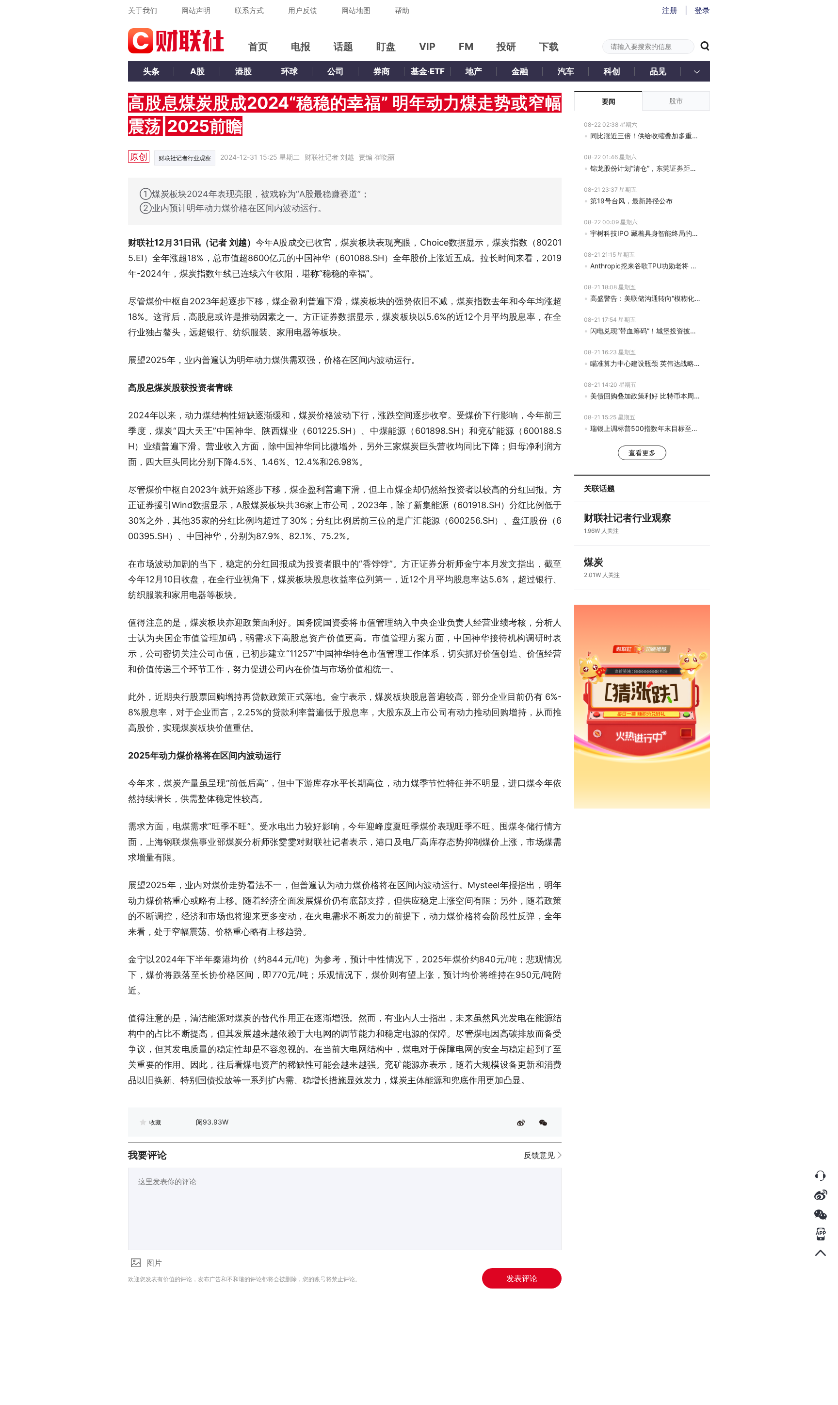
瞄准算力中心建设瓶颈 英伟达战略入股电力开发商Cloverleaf (645, 363)
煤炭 (593, 562)
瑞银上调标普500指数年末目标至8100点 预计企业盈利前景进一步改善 (645, 428)
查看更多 (642, 452)
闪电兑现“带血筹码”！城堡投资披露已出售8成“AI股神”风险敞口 (645, 331)
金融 (520, 71)
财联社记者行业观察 (185, 158)
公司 (335, 71)
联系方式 (249, 10)
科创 (612, 71)
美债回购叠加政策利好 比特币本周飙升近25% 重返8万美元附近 (645, 396)
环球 (289, 71)
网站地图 (356, 10)
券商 (381, 71)
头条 (151, 71)
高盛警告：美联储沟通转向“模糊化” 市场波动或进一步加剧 (645, 298)
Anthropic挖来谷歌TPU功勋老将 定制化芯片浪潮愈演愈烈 (645, 266)
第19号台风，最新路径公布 (631, 201)
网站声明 (195, 10)
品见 (658, 71)
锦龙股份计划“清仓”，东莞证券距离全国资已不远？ (645, 168)
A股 (197, 71)
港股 (243, 71)
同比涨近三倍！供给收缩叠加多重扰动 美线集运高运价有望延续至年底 (645, 136)
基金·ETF (428, 71)
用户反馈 (302, 10)
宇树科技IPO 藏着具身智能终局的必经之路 (645, 233)
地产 (474, 71)
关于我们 (142, 10)
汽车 (566, 71)
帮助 (402, 10)
